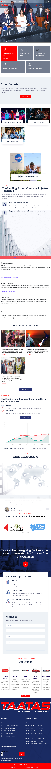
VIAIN (25, 677)
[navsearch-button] (28, 5)
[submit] (22, 754)
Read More (4, 354)
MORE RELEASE (25, 389)
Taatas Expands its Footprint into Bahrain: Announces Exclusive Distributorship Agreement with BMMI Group (12, 379)
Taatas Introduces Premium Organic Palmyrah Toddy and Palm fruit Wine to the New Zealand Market (37, 351)
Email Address (4, 751)
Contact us (25, 417)
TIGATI (15, 677)
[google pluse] (48, 1)
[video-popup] (25, 564)
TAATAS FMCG (25, 96)
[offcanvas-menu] (31, 5)
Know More (13, 125)
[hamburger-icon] (23, 6)
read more (5, 58)
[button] (3, 527)
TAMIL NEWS (46, 677)
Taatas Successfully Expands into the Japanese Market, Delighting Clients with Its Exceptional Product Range (12, 351)
